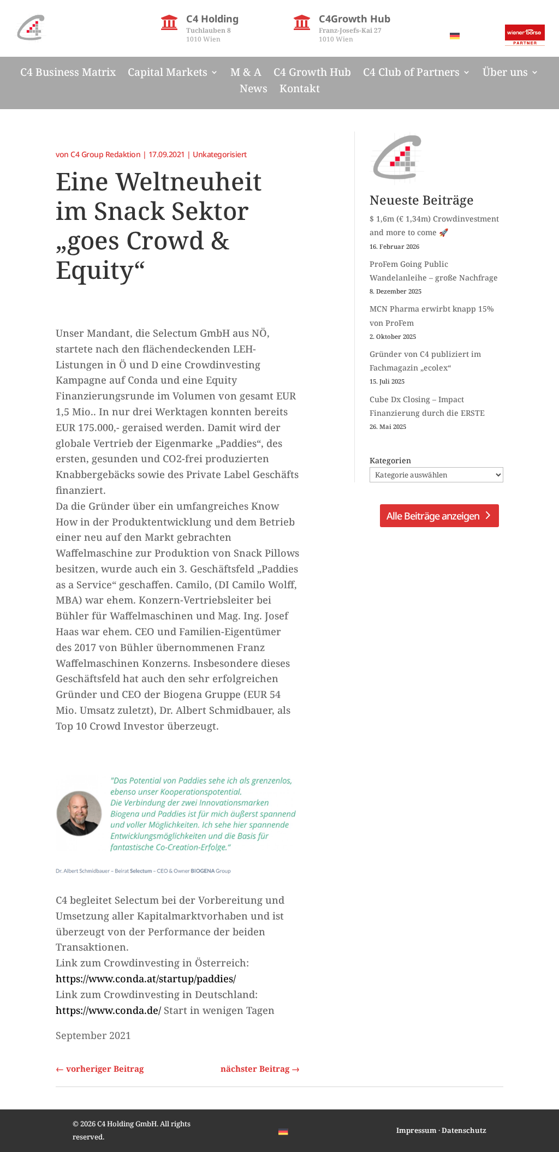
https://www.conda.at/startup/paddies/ (146, 978)
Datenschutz (464, 1130)
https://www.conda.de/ (108, 1010)
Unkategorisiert (220, 154)
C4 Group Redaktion (105, 154)
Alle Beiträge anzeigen (432, 515)
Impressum (416, 1130)
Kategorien (390, 460)
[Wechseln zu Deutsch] (454, 36)
